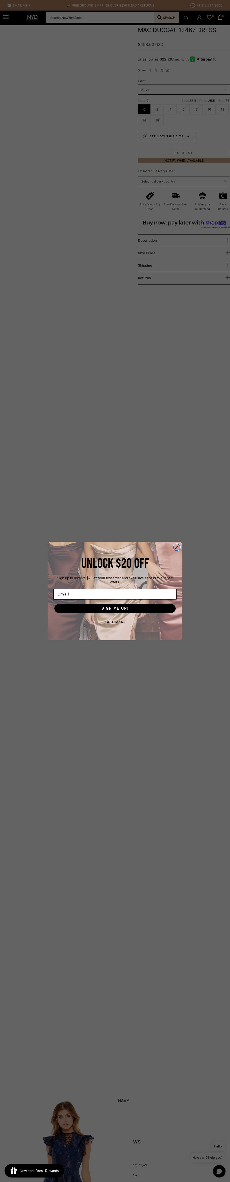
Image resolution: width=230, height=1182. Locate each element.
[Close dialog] (176, 547)
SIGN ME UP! (115, 608)
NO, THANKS (115, 622)
